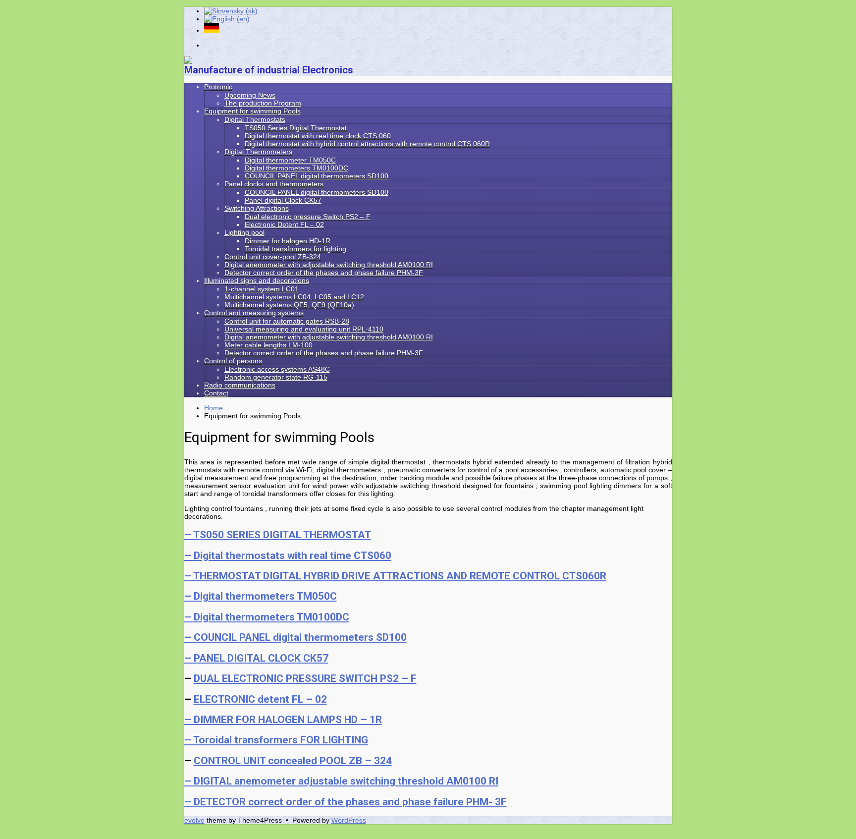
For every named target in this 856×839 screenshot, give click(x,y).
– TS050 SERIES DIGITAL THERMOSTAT (277, 535)
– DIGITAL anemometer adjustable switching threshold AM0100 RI (341, 781)
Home (213, 408)
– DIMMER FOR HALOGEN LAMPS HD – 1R (283, 720)
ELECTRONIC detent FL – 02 (260, 699)
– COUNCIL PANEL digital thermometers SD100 (295, 637)
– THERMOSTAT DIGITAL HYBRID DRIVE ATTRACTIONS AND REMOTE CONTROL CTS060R (395, 576)
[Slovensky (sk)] (231, 11)
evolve (194, 820)
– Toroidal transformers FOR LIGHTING (276, 740)
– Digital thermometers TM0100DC (266, 617)
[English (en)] (227, 19)
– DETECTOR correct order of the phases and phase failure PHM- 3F (345, 802)
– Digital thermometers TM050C (260, 596)
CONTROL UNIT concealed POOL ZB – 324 (293, 761)
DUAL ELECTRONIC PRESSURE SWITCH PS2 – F (305, 678)
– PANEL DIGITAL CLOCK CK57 (256, 658)
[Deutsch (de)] (211, 30)
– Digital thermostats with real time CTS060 (287, 555)
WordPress (348, 820)
